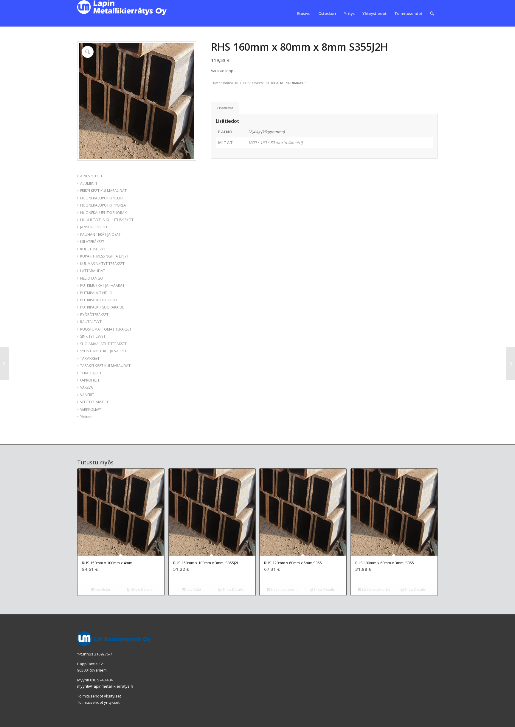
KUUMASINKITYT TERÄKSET (102, 263)
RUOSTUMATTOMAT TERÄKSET (105, 329)
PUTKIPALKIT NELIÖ (96, 292)
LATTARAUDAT (92, 270)
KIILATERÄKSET (92, 241)
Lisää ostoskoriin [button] (284, 589)
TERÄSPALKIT (91, 373)
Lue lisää (102, 589)
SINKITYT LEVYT (93, 336)
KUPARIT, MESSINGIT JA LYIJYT (104, 256)
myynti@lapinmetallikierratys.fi (105, 686)
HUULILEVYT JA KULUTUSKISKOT (107, 219)
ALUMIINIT (88, 183)
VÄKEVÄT (87, 387)
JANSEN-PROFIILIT (94, 227)
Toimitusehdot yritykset (98, 702)
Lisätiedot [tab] (225, 108)
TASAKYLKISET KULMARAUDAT (105, 365)
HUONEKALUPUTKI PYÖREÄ (103, 205)
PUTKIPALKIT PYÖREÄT (99, 300)
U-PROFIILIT (90, 380)
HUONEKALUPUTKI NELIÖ (101, 198)
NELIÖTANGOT (92, 278)
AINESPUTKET (91, 176)
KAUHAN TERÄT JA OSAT (100, 234)
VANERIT (87, 394)
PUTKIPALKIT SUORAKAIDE (102, 307)
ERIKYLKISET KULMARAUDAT (103, 190)
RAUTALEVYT (91, 321)
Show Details (141, 589)
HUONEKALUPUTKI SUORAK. (104, 212)
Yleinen (86, 416)
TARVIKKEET (90, 358)
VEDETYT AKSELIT (94, 401)
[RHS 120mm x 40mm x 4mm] (4, 363)
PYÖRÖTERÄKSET (94, 314)
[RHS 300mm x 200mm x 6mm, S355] (510, 363)
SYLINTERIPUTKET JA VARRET (103, 351)
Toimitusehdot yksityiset (99, 696)
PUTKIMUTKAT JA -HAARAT (102, 285)
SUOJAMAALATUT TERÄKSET (103, 343)
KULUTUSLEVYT (93, 249)
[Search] (432, 13)
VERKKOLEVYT (91, 409)
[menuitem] (303, 13)
